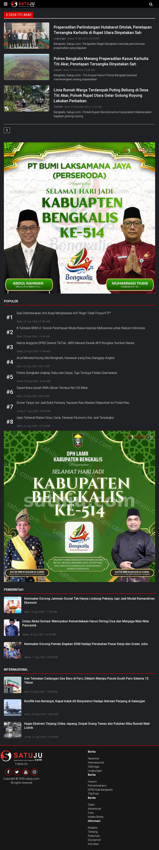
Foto (91, 812)
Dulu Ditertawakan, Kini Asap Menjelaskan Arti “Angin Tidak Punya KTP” (64, 313)
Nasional (93, 758)
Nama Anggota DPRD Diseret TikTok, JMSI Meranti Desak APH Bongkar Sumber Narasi (75, 343)
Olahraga (93, 766)
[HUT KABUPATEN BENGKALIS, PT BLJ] (79, 219)
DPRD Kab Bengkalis (100, 789)
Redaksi (93, 827)
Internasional (96, 762)
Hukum (57, 70)
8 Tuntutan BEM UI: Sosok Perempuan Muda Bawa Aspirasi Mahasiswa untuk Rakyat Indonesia (81, 328)
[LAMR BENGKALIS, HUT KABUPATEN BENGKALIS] (79, 507)
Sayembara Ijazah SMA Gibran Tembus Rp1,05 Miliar (52, 388)
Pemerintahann (97, 785)
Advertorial (94, 808)
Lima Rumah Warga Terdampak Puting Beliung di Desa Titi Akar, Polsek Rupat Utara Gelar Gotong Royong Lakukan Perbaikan (101, 95)
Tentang (93, 831)
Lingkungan (60, 38)
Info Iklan (93, 844)
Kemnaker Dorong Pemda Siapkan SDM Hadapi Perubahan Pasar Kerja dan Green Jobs (86, 644)
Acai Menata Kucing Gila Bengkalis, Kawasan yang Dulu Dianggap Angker (66, 358)
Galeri (91, 804)
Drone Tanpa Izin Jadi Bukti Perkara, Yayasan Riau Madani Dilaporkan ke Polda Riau (73, 403)
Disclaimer (94, 839)
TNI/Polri (58, 106)
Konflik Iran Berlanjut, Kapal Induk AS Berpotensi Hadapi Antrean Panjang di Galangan (84, 701)
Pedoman (94, 835)
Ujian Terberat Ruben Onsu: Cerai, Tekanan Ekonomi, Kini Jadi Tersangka (65, 417)
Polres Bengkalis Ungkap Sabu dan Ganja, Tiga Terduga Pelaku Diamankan (67, 373)
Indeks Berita (95, 816)
